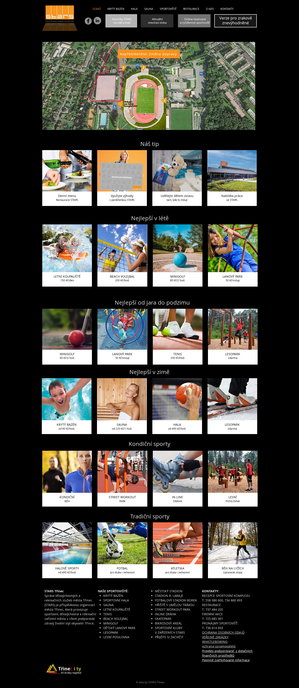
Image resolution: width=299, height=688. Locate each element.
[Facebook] (88, 21)
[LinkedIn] (97, 20)
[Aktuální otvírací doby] (157, 20)
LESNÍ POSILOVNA (116, 637)
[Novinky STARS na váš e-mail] (121, 20)
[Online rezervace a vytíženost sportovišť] (194, 20)
